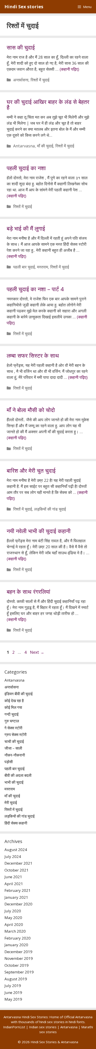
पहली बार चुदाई (24, 267)
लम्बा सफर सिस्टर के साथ (33, 355)
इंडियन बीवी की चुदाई (18, 693)
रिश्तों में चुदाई (40, 79)
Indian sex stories (42, 1027)
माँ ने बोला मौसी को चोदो (31, 410)
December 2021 (18, 863)
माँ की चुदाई (45, 145)
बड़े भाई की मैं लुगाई (26, 228)
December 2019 (18, 951)
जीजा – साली (13, 748)
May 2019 (13, 999)
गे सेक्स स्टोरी (13, 727)
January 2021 (16, 897)
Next (37, 652)
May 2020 (13, 917)
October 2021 (16, 870)
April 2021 (13, 883)
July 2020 (12, 910)
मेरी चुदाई (10, 802)
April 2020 (13, 924)
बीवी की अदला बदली (17, 775)
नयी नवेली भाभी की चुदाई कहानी (39, 531)
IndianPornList (14, 1027)
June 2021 (13, 876)
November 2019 (18, 958)
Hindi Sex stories (23, 7)
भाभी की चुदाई (13, 782)
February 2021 (17, 890)
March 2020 (15, 931)
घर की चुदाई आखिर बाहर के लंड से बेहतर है (48, 104)
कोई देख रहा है (14, 700)
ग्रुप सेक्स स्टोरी (15, 734)
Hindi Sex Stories (44, 1042)
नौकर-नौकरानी (14, 755)
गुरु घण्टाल (11, 720)
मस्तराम (42, 267)
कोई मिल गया (13, 707)
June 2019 (13, 992)
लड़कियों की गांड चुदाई (50, 509)
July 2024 (12, 856)
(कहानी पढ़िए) (69, 69)
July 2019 (12, 985)
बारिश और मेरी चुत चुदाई (31, 470)
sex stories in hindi (61, 1022)
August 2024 (15, 849)
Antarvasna (24, 145)
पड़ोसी (8, 761)
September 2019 (19, 972)
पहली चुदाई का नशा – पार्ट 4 (35, 289)
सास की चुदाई (21, 47)
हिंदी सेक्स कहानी (15, 823)
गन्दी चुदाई (11, 714)
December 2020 (18, 904)
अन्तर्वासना (20, 79)
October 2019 (16, 965)
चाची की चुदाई (14, 741)
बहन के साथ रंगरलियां (28, 591)
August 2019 (15, 978)
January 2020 (16, 944)
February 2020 (17, 938)
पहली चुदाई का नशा (26, 168)
